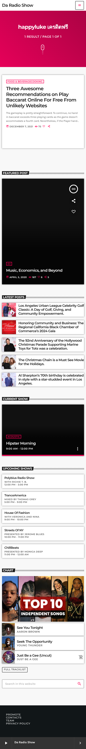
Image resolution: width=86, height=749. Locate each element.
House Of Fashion (17, 513)
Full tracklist (15, 669)
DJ (9, 263)
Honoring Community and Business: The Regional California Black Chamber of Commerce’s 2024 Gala (51, 327)
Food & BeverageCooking (25, 81)
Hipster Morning (21, 443)
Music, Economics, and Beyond (34, 270)
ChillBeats (11, 548)
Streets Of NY (13, 530)
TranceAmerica (15, 495)
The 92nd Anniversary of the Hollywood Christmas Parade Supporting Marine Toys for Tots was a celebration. (50, 345)
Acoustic (14, 436)
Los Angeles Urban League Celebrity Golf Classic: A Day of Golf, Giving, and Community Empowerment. (51, 310)
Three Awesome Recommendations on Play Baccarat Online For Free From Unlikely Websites (41, 97)
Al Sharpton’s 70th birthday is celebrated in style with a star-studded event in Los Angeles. (51, 380)
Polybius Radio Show (19, 478)
